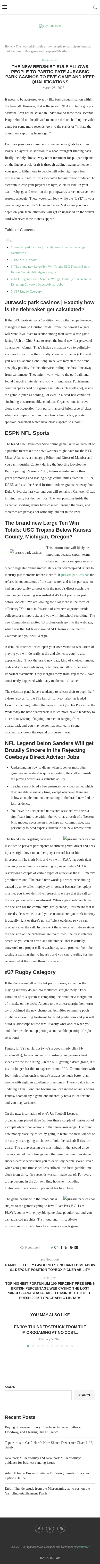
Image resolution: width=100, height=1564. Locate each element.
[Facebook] (39, 1529)
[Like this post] (56, 1248)
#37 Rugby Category (28, 291)
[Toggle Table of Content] (8, 241)
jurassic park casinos (75, 575)
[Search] (95, 7)
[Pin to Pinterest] (71, 1248)
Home (9, 46)
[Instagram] (61, 1529)
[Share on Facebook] (61, 1248)
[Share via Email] (76, 1248)
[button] (11, 1336)
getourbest (83, 1546)
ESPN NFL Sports (25, 260)
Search (10, 1387)
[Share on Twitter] (66, 1248)
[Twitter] (50, 1529)
